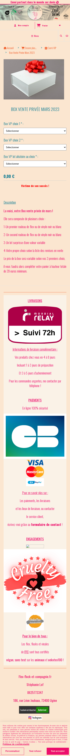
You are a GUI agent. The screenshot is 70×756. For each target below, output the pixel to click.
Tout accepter (58, 751)
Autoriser (42, 710)
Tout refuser (35, 751)
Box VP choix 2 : (14, 140)
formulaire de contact (46, 524)
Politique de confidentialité (16, 744)
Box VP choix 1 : (13, 123)
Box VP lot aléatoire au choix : (21, 156)
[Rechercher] (61, 35)
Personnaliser (12, 751)
